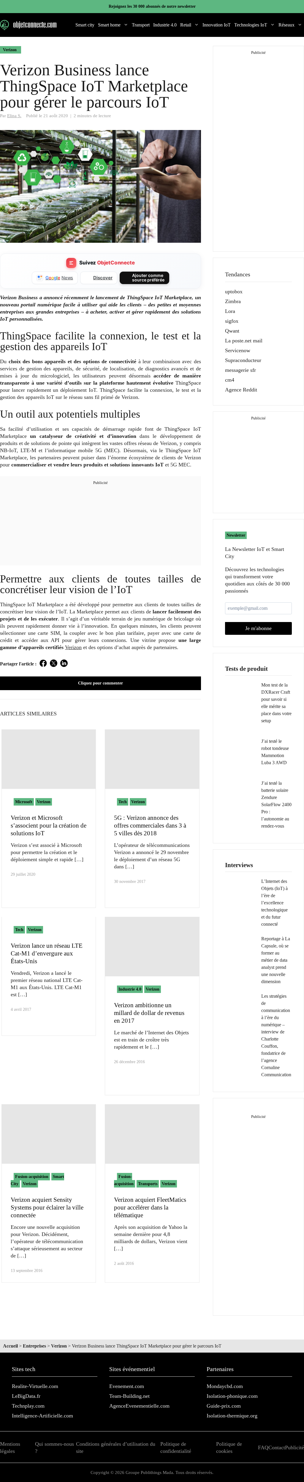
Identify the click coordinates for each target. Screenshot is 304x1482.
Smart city (84, 24)
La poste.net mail (243, 341)
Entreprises (34, 1345)
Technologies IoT (250, 24)
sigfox (231, 321)
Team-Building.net (129, 1396)
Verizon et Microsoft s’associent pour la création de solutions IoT (48, 825)
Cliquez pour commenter (100, 683)
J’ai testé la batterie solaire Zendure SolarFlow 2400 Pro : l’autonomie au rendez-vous (276, 804)
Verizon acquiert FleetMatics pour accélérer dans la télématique (150, 1207)
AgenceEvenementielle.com (139, 1406)
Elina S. (14, 115)
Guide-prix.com (224, 1406)
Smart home (109, 24)
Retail (185, 24)
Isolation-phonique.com (232, 1396)
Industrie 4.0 (165, 24)
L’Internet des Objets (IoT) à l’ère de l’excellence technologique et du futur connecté (274, 903)
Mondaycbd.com (225, 1386)
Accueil (10, 1345)
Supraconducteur (243, 360)
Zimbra (233, 301)
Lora (230, 311)
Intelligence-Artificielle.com (42, 1416)
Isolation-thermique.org (232, 1416)
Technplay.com (28, 1406)
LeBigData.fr (26, 1396)
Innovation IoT (216, 24)
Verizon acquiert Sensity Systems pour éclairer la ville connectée (47, 1207)
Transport (141, 24)
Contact (276, 1447)
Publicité (294, 1447)
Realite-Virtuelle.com (35, 1386)
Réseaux (286, 24)
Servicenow (237, 350)
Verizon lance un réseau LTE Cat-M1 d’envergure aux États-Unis (47, 953)
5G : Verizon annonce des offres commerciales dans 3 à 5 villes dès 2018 (150, 825)
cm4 (229, 380)
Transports (147, 1184)
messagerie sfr (240, 370)
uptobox (234, 291)
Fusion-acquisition (31, 1176)
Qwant (232, 331)
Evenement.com (126, 1386)
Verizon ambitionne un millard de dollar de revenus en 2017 (149, 1013)
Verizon (10, 50)
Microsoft (23, 802)
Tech (122, 802)
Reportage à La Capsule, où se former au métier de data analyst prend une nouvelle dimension (275, 960)
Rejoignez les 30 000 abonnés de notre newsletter (152, 6)
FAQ (263, 1447)
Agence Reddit (241, 390)
